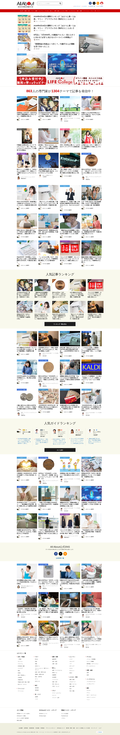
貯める (36, 659)
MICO (70, 672)
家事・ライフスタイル (57, 670)
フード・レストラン (56, 693)
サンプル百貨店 (64, 713)
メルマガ (85, 6)
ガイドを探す (100, 6)
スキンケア (71, 661)
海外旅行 (37, 687)
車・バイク (97, 10)
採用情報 (26, 728)
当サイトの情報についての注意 (83, 728)
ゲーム (88, 692)
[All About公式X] (94, 3)
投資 (36, 661)
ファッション (86, 10)
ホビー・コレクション (91, 695)
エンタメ (89, 690)
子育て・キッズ (55, 686)
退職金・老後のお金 (39, 674)
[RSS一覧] (97, 3)
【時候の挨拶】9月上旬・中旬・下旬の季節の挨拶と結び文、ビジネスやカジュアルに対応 (94, 441)
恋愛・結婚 (56, 10)
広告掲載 (37, 728)
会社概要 (21, 728)
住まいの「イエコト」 (23, 684)
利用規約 (42, 728)
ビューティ (41, 10)
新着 (26, 10)
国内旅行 (37, 690)
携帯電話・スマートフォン (92, 663)
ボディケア (71, 666)
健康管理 (54, 659)
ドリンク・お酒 (55, 697)
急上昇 (21, 10)
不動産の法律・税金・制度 (24, 682)
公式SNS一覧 (92, 6)
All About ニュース (43, 713)
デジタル (47, 10)
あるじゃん (37, 681)
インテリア (20, 668)
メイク (70, 659)
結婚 (88, 675)
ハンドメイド (55, 679)
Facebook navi (64, 715)
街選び (19, 672)
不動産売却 (20, 679)
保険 (36, 663)
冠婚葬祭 (54, 675)
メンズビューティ (91, 683)
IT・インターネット (91, 666)
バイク (36, 699)
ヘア (70, 663)
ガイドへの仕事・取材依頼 (23, 718)
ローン (36, 679)
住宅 (29, 10)
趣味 (81, 10)
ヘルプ (99, 728)
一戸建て (20, 659)
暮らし (51, 10)
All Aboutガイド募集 (21, 715)
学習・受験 (71, 691)
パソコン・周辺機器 (91, 659)
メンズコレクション (91, 681)
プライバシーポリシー (51, 728)
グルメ (92, 10)
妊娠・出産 (54, 681)
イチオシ (63, 718)
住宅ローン (37, 666)
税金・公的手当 (38, 676)
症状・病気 (54, 661)
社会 (70, 688)
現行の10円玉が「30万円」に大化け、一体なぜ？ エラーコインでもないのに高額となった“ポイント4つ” (59, 442)
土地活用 (20, 677)
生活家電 (54, 677)
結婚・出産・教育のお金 (40, 672)
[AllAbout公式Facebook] (90, 3)
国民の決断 (19, 720)
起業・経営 (71, 686)
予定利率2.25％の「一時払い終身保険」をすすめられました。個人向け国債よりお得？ (41, 442)
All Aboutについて (61, 728)
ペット (88, 699)
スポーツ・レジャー (91, 697)
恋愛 (88, 672)
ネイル (70, 668)
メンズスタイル (72, 10)
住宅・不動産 (21, 656)
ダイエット (71, 670)
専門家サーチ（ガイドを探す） (24, 713)
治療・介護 (54, 663)
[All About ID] (101, 3)
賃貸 (19, 670)
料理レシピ (54, 672)
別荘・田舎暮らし (22, 675)
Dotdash (100, 732)
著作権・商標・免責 (70, 728)
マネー (32, 10)
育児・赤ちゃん (55, 684)
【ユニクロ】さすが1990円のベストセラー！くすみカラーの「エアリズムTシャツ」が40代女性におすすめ (77, 441)
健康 (36, 10)
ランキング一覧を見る (60, 324)
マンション (20, 661)
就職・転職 (71, 679)
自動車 (36, 696)
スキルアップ (72, 681)
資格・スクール (72, 684)
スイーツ (54, 695)
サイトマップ (77, 6)
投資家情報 (31, 728)
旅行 (78, 10)
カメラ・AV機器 (90, 661)
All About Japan (42, 715)
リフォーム (20, 663)
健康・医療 (55, 656)
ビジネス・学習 (63, 10)
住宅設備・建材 (21, 666)
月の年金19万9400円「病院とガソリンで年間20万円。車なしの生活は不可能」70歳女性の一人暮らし (24, 441)
